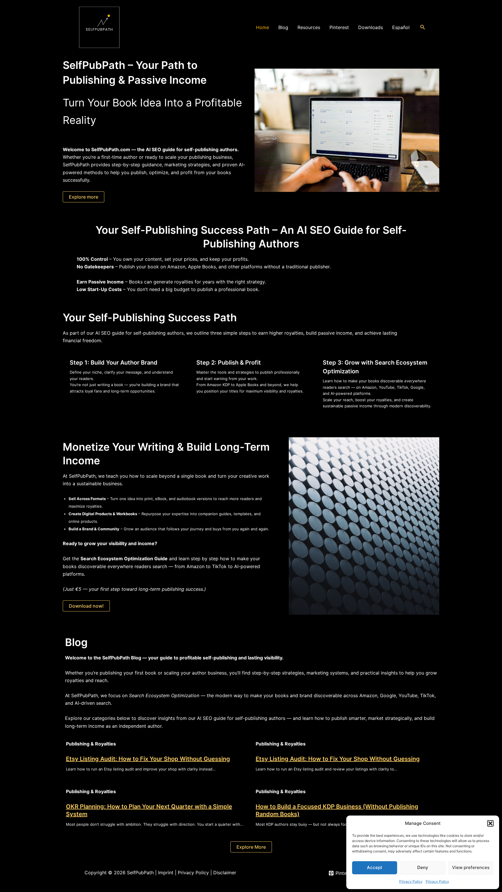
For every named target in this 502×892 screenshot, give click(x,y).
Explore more (83, 197)
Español (401, 27)
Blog (283, 27)
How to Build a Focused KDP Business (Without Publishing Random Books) (337, 810)
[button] (490, 823)
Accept (374, 867)
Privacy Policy (411, 881)
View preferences (471, 867)
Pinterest (339, 27)
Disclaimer (224, 872)
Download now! (86, 606)
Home (262, 27)
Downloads (370, 27)
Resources (308, 27)
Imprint (165, 872)
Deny (422, 867)
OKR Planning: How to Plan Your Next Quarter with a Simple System (149, 810)
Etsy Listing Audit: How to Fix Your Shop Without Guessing (148, 758)
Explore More (251, 847)
